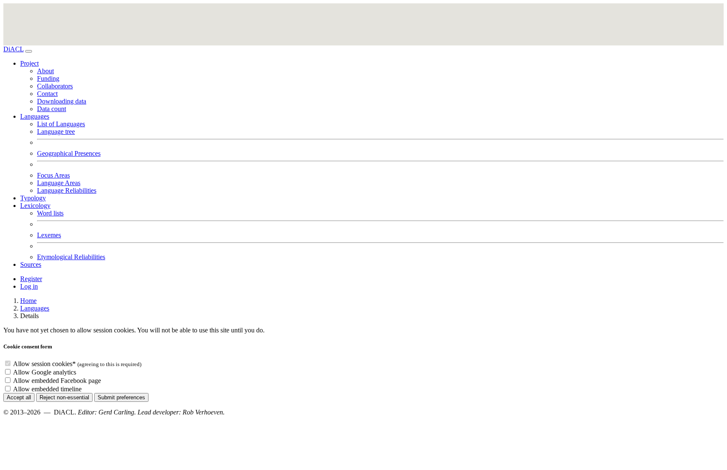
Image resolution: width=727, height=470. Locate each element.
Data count (51, 108)
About (45, 70)
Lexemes (49, 235)
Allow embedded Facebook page (57, 380)
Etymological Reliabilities (71, 256)
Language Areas (58, 182)
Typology (33, 198)
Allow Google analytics (44, 372)
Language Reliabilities (66, 190)
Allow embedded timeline (47, 389)
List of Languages (61, 123)
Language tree (56, 131)
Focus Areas (53, 175)
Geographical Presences (69, 153)
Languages (34, 308)
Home (28, 300)
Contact (47, 93)
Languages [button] (34, 116)
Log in (29, 286)
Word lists (50, 213)
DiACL (13, 49)
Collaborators (55, 86)
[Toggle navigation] (28, 51)
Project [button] (29, 63)
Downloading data (61, 101)
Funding (48, 78)
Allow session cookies (44, 363)
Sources (30, 264)
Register (31, 278)
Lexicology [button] (35, 205)
